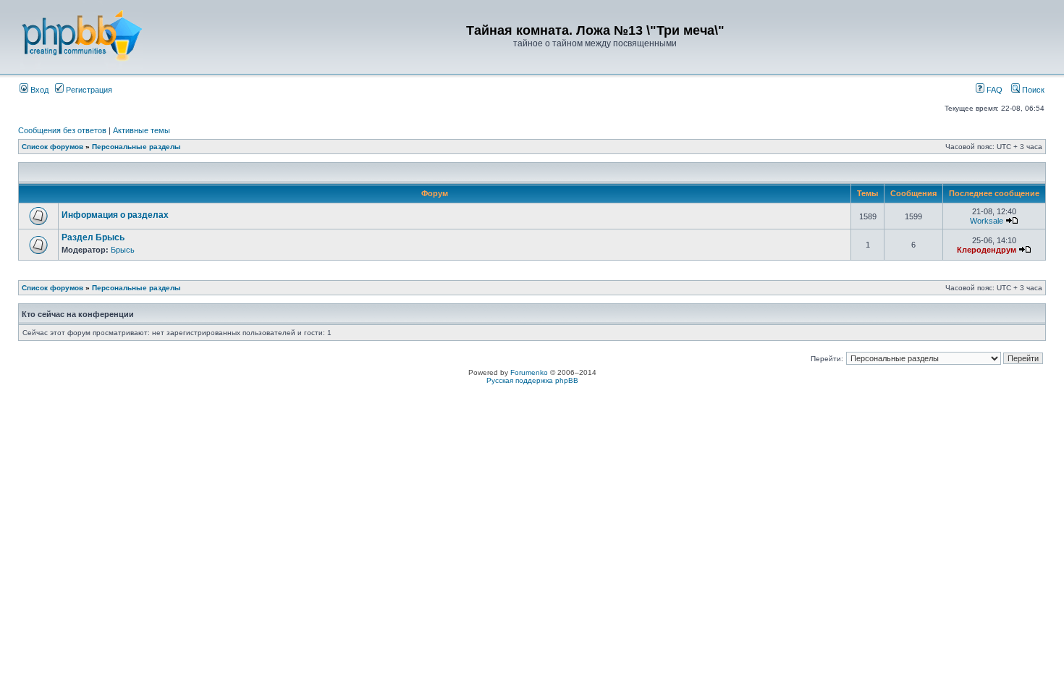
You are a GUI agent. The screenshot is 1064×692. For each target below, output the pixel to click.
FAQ (993, 89)
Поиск (1032, 89)
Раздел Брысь (93, 237)
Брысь (123, 249)
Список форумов (52, 147)
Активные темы (141, 130)
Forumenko (529, 372)
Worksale (986, 220)
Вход (38, 89)
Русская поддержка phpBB (532, 380)
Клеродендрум (986, 249)
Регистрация (88, 89)
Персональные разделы (136, 147)
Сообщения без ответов (62, 130)
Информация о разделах (115, 215)
